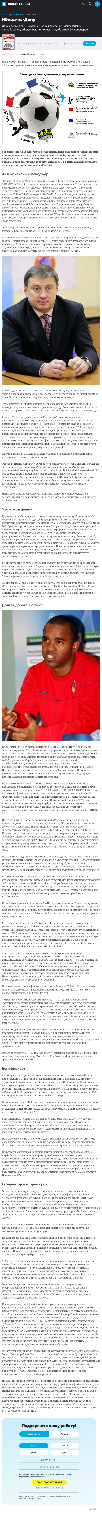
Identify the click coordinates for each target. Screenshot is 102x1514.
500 (33, 1452)
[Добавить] (97, 4)
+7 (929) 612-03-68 (33, 1499)
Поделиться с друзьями (47, 1488)
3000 (33, 1445)
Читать (90, 43)
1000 (63, 1445)
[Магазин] (83, 4)
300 (63, 1452)
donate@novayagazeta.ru (57, 1496)
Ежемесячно (34, 1434)
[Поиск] (90, 4)
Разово (64, 1434)
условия (66, 1474)
